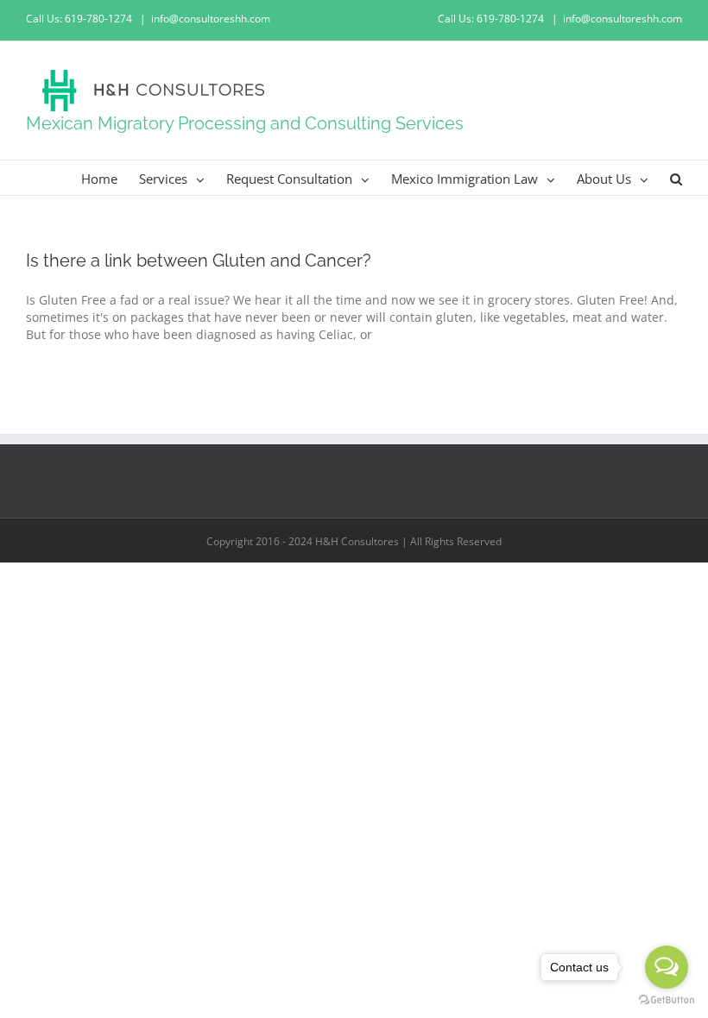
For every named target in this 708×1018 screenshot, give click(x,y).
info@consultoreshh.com (210, 18)
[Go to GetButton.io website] (666, 1000)
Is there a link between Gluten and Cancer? (198, 260)
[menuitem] (110, 177)
